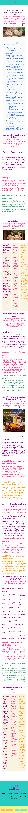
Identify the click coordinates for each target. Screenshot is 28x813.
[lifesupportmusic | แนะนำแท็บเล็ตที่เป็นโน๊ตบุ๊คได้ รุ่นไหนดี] (14, 2)
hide (10, 40)
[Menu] (2, 2)
